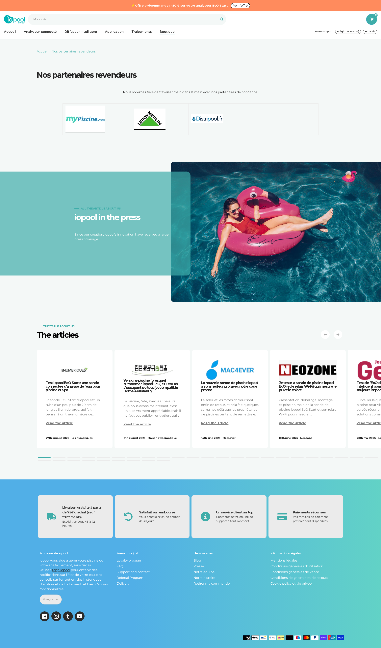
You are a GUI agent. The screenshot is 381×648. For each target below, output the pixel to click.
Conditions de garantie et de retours (299, 578)
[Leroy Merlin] (149, 128)
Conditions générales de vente (294, 572)
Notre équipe (204, 572)
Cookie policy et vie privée (291, 583)
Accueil (42, 51)
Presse (198, 566)
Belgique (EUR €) (348, 31)
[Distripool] (207, 122)
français (370, 31)
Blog (197, 560)
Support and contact (133, 572)
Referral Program (130, 578)
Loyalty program (129, 560)
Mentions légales (283, 560)
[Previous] (325, 334)
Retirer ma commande (211, 583)
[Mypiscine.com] (85, 131)
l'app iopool (61, 570)
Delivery (123, 583)
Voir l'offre (240, 5)
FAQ (120, 566)
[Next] (338, 334)
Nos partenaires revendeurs (74, 51)
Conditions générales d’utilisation (296, 566)
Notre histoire (204, 578)
